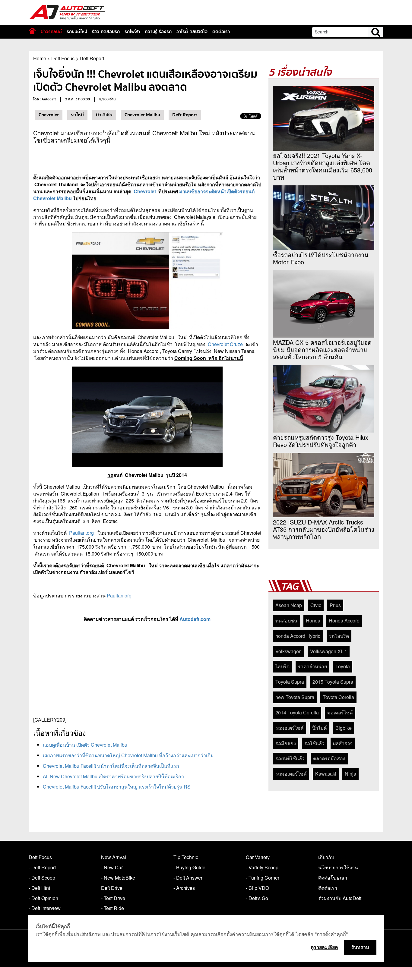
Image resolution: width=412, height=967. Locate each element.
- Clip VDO (257, 887)
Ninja (350, 773)
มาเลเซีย (104, 115)
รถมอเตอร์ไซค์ (291, 773)
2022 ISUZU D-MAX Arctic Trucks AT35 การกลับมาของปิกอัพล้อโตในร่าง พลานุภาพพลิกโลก (323, 529)
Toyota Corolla (338, 697)
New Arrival (113, 857)
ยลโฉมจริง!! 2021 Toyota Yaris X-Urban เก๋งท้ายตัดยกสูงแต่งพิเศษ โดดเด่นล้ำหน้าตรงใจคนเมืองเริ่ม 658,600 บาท (322, 166)
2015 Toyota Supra (332, 681)
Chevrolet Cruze (226, 344)
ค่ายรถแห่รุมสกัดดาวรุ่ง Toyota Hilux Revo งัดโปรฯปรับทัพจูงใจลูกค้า (320, 441)
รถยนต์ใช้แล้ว (290, 758)
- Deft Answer (187, 877)
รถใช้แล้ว (314, 743)
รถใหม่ (77, 115)
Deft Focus (62, 58)
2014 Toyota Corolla (297, 712)
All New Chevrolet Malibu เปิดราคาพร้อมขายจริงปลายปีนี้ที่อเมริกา (113, 776)
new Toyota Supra (294, 697)
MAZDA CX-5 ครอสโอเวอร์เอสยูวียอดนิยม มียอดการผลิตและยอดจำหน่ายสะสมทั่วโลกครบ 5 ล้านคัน (322, 350)
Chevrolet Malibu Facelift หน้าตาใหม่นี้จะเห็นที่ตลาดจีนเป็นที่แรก (111, 765)
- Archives (184, 887)
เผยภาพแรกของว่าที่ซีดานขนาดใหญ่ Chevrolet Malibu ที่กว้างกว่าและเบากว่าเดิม (128, 755)
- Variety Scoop (262, 867)
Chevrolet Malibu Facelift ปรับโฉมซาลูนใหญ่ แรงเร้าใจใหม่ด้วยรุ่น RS (117, 786)
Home (39, 58)
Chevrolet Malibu (142, 115)
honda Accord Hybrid (298, 635)
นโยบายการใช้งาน (338, 867)
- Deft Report (42, 867)
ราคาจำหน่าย (312, 666)
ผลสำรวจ (343, 743)
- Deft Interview (45, 908)
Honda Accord (344, 620)
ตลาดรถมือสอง (329, 758)
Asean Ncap (288, 605)
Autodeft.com (195, 619)
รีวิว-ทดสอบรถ (106, 31)
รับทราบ (360, 947)
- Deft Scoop (42, 877)
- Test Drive (113, 898)
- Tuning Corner (262, 877)
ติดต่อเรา (221, 31)
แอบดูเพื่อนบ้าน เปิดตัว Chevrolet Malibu (85, 744)
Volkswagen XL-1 (328, 651)
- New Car (112, 867)
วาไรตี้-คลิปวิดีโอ (192, 31)
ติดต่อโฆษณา (332, 877)
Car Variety (258, 857)
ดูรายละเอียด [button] (324, 947)
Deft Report (92, 58)
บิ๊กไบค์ (319, 727)
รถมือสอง (285, 743)
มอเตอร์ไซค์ (340, 712)
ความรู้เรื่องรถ (158, 31)
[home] (32, 31)
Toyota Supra (289, 681)
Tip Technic (185, 857)
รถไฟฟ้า (132, 31)
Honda (313, 620)
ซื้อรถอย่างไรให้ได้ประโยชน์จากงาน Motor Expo (321, 258)
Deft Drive (111, 887)
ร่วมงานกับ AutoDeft (339, 898)
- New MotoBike (118, 877)
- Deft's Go (257, 898)
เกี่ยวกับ (326, 857)
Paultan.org (81, 532)
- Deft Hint (39, 887)
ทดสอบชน (286, 620)
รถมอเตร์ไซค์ (289, 727)
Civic (315, 605)
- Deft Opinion (43, 898)
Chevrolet (49, 115)
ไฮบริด (282, 666)
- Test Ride (112, 908)
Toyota (342, 666)
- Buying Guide (189, 867)
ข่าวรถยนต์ (51, 31)
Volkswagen (288, 651)
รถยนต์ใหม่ (77, 31)
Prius (335, 605)
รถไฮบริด (339, 635)
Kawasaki (325, 773)
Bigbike (343, 727)
